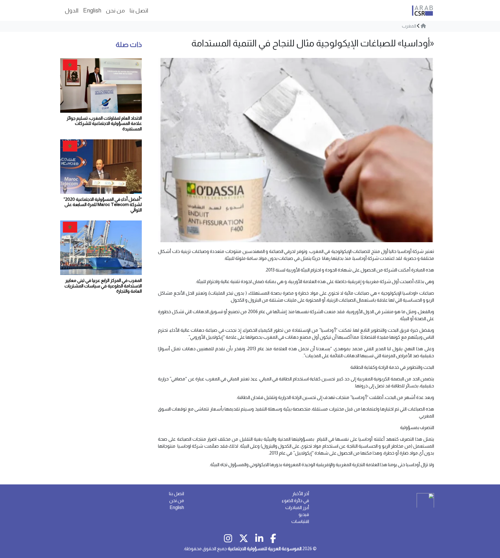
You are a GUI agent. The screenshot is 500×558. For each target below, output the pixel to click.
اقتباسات (300, 521)
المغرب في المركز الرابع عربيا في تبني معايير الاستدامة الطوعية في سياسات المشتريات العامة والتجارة (103, 285)
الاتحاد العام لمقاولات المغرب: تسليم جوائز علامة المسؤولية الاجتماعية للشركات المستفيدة (104, 123)
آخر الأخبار (300, 493)
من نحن (176, 500)
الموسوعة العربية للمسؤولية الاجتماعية (265, 548)
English (177, 507)
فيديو (304, 514)
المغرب (409, 25)
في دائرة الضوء (295, 500)
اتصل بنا (176, 493)
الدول (71, 10)
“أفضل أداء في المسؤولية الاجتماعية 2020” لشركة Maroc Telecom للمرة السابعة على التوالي (103, 204)
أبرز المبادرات (297, 507)
